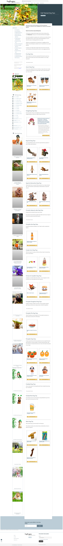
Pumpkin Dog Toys (18, 53)
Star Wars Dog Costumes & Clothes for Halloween (17, 340)
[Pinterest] (31, 537)
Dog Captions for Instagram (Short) (17, 365)
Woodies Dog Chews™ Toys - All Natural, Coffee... (31, 441)
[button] (41, 15)
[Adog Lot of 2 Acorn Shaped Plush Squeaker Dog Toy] (44, 80)
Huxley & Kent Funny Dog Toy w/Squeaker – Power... (31, 413)
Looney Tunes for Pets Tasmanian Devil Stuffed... (44, 376)
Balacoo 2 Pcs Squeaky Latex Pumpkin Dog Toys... (43, 359)
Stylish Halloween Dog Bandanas (17, 157)
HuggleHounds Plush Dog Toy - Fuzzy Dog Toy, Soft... (31, 158)
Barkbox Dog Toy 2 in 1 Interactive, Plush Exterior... (32, 86)
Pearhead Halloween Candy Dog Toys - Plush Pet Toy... (31, 267)
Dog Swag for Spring (17, 464)
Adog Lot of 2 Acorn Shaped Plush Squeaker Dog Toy (44, 86)
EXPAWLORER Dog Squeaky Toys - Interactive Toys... (32, 102)
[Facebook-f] (29, 537)
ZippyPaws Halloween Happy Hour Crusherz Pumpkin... (32, 242)
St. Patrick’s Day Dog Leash (17, 415)
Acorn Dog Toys (17, 31)
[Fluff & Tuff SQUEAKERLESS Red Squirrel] (44, 169)
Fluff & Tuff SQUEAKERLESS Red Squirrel (43, 175)
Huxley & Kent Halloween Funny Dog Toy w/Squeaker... (43, 267)
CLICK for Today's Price (32, 89)
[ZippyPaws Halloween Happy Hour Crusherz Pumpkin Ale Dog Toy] (32, 236)
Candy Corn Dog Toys (18, 43)
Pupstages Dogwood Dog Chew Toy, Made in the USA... (44, 441)
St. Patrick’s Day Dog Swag (18, 390)
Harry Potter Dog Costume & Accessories (17, 315)
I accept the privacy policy (44, 539)
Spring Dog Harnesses (17, 488)
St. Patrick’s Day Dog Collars (17, 439)
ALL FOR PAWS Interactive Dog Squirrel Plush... (43, 158)
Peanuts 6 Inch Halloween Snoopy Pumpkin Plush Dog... (32, 376)
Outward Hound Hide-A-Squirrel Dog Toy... (44, 202)
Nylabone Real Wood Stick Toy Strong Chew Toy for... (31, 458)
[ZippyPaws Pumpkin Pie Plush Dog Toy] (32, 325)
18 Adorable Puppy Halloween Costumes (17, 288)
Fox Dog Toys (17, 29)
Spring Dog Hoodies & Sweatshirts (17, 513)
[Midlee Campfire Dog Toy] (32, 287)
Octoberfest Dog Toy (18, 56)
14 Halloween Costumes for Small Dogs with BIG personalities (17, 210)
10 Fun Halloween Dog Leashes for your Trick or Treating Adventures (17, 262)
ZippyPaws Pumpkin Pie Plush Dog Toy (32, 330)
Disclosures (20, 68)
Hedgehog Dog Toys (18, 32)
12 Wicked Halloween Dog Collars (17, 236)
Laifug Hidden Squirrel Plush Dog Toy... (31, 202)
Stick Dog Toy (17, 57)
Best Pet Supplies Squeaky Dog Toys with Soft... (32, 175)
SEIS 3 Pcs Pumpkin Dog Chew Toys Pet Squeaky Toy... (32, 359)
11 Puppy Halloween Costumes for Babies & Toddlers (17, 183)
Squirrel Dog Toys (18, 34)
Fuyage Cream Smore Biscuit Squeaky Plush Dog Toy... (43, 293)
